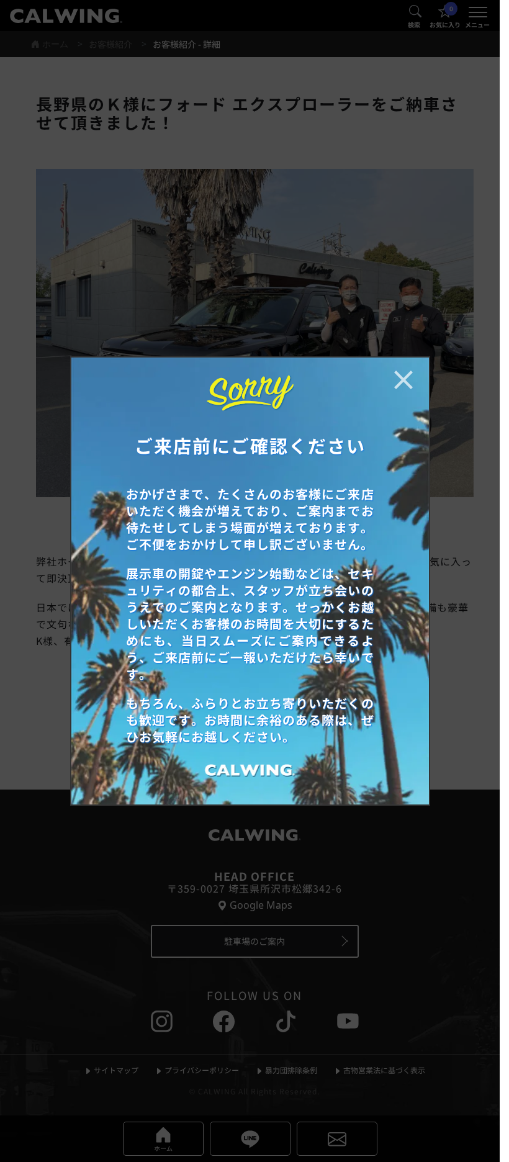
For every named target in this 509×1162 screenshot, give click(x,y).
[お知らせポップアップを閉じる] (403, 380)
